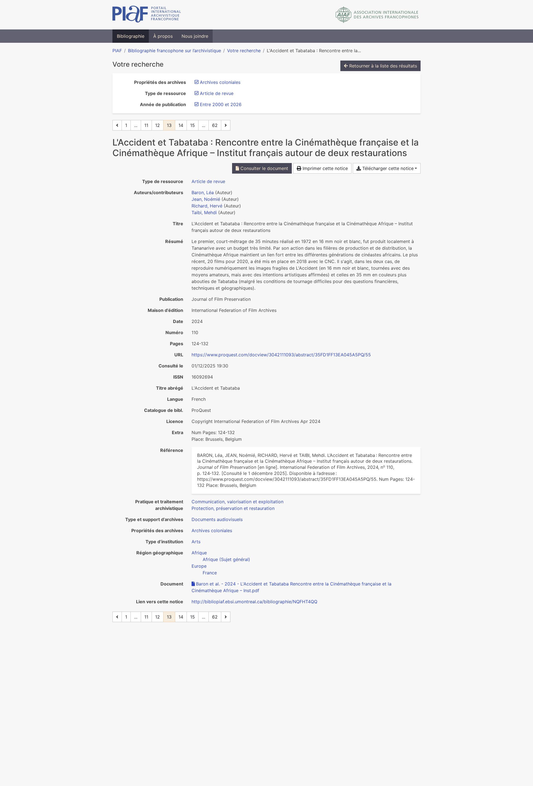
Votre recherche (244, 50)
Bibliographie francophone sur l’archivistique (174, 50)
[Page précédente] (117, 125)
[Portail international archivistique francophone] (146, 15)
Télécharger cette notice (387, 168)
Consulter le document (263, 168)
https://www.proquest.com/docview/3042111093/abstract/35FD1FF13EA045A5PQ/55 (281, 354)
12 (157, 125)
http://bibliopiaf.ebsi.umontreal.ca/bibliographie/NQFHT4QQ (254, 601)
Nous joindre (195, 36)
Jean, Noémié (206, 199)
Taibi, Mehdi (204, 212)
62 (215, 125)
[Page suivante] (225, 125)
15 (192, 125)
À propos (163, 36)
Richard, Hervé (207, 206)
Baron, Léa (203, 192)
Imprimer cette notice (324, 168)
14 (180, 125)
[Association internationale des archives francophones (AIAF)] (377, 15)
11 (146, 125)
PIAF (117, 50)
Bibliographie (130, 36)
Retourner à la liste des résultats (382, 66)
